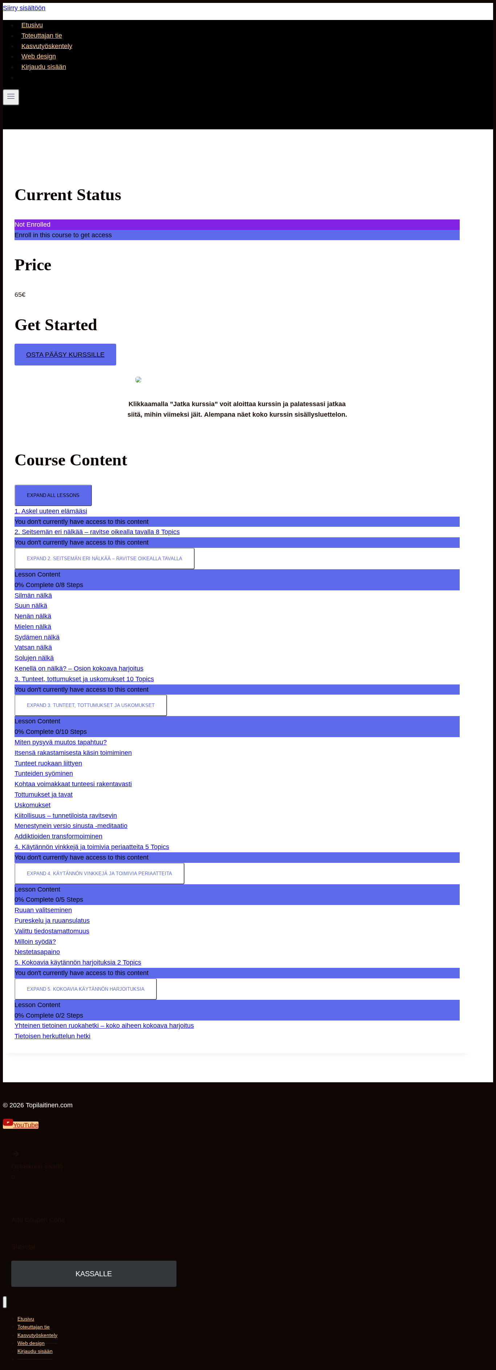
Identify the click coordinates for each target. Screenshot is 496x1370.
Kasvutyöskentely (46, 45)
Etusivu (32, 25)
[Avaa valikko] (11, 97)
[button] (93, 1155)
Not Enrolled (32, 224)
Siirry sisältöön (24, 8)
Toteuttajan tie (41, 35)
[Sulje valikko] (5, 1302)
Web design (38, 56)
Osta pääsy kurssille (65, 354)
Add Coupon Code (38, 1220)
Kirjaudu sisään (43, 66)
